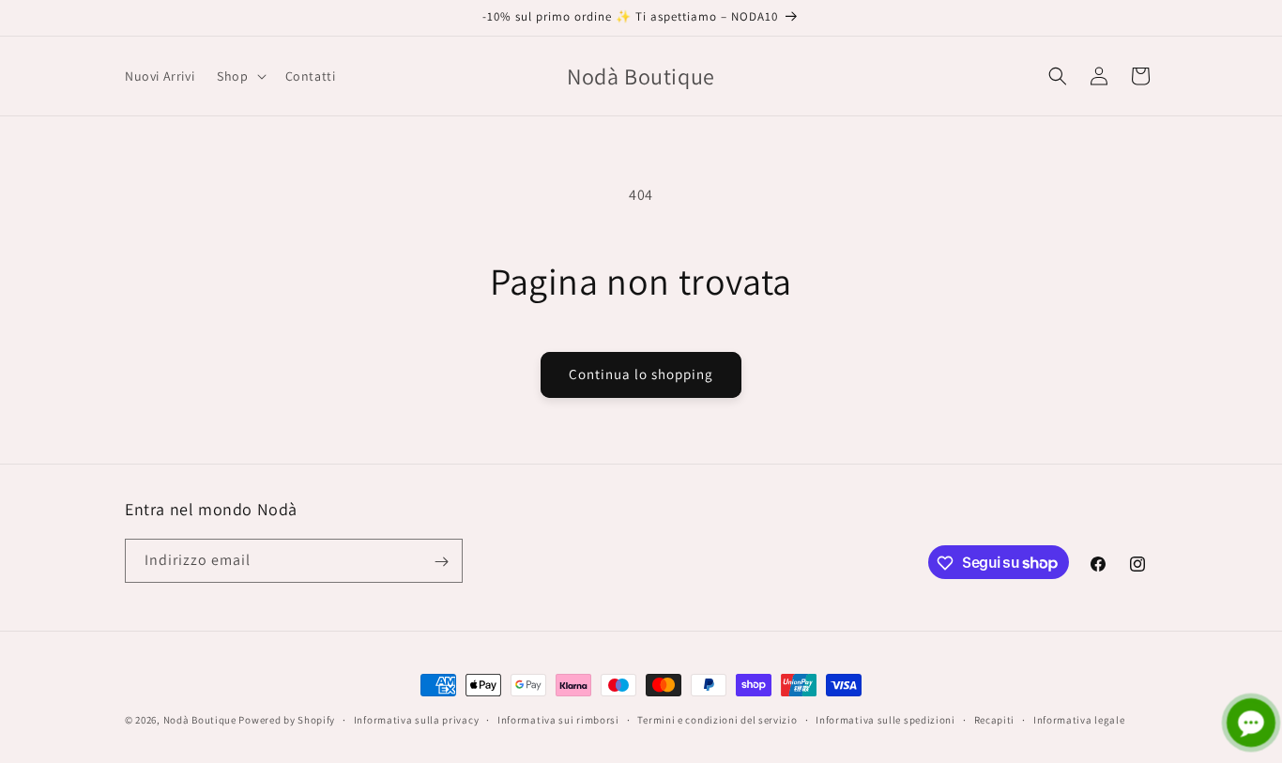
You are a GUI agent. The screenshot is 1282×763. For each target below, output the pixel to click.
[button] (239, 76)
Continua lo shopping (641, 374)
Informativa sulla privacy (417, 718)
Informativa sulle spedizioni (885, 718)
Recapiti (994, 718)
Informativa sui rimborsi (558, 718)
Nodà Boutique (200, 719)
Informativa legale (1079, 718)
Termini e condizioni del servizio (717, 718)
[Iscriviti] (441, 562)
